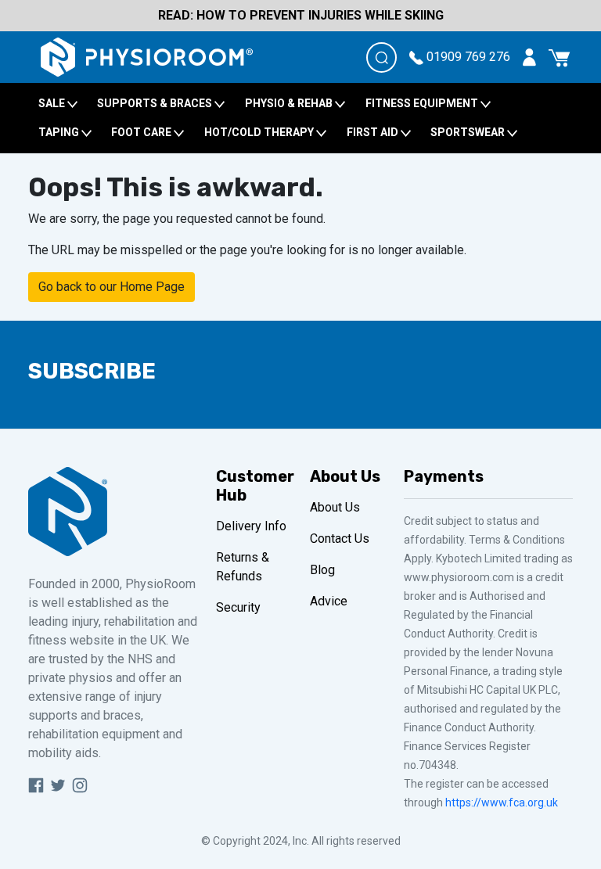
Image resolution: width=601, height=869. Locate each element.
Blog (322, 569)
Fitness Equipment (422, 103)
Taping (59, 132)
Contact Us (339, 538)
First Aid (374, 132)
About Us (335, 507)
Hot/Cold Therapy (260, 132)
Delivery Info (251, 526)
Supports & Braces (155, 103)
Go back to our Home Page (111, 286)
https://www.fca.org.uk (501, 802)
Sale (52, 103)
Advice (328, 601)
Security (238, 607)
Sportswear (468, 132)
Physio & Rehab (290, 103)
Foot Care (142, 132)
